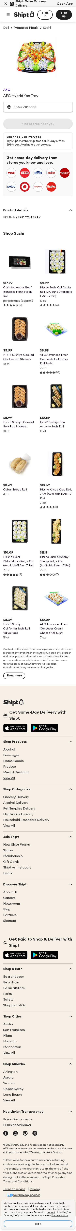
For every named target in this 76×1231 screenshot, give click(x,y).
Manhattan (12, 1047)
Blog (6, 909)
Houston (10, 1041)
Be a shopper (13, 976)
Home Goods (13, 761)
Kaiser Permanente (17, 1119)
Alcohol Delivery (15, 802)
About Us (10, 892)
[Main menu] (8, 15)
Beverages (11, 755)
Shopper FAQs (14, 1005)
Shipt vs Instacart (17, 867)
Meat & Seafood (16, 772)
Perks (7, 993)
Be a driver (11, 982)
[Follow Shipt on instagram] (15, 1133)
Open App (65, 3)
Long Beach (12, 1094)
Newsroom (11, 903)
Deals (7, 873)
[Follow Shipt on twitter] (34, 1133)
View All (9, 778)
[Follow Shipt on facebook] (5, 1133)
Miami (7, 1035)
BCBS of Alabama (17, 1125)
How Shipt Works (16, 844)
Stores (8, 850)
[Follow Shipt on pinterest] (25, 1133)
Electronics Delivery (18, 814)
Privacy (35, 1189)
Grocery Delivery (16, 797)
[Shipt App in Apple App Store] (15, 728)
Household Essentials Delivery (26, 820)
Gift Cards (11, 861)
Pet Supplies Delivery (19, 808)
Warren (9, 1083)
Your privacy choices (26, 1195)
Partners (10, 915)
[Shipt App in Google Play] (44, 728)
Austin (8, 1024)
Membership (13, 856)
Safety (8, 999)
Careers (9, 898)
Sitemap (9, 920)
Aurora (8, 1077)
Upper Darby (13, 1089)
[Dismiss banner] (5, 3)
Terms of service (14, 1189)
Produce (9, 766)
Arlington (10, 1071)
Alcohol (9, 749)
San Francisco (14, 1030)
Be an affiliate (14, 988)
